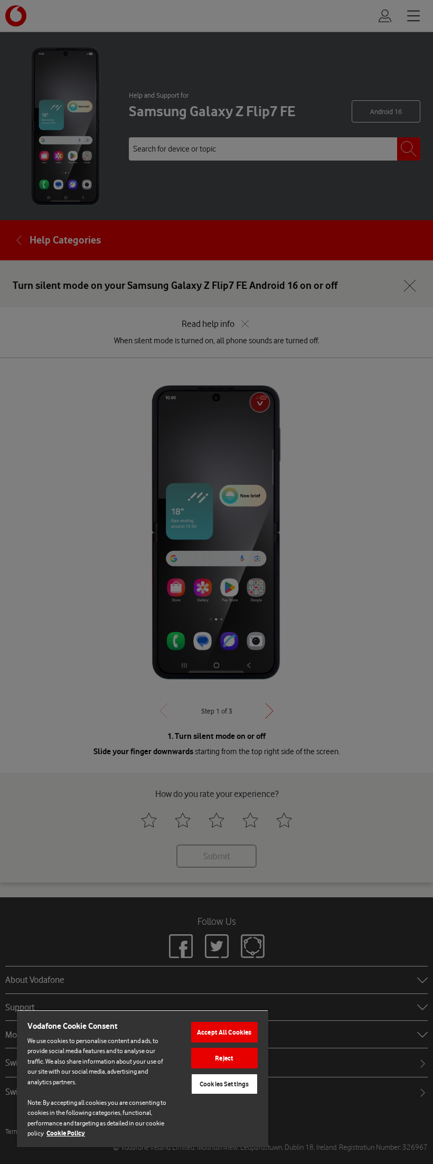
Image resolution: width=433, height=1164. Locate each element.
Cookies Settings (224, 1084)
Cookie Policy (65, 1133)
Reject (224, 1058)
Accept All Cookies (224, 1032)
